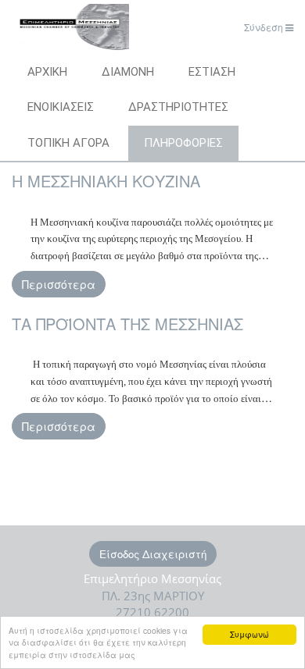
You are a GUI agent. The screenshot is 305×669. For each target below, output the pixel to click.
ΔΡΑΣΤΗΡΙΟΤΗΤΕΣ (178, 107)
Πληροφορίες (183, 143)
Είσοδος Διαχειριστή (152, 553)
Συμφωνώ (249, 634)
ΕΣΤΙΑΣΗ (211, 72)
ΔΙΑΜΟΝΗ (128, 72)
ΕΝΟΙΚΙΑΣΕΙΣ (60, 107)
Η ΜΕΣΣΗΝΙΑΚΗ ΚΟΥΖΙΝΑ (106, 180)
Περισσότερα (58, 284)
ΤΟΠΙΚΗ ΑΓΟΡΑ (68, 143)
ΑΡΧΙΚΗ (47, 72)
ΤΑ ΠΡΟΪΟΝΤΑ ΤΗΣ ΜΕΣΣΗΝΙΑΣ (127, 323)
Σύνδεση (264, 27)
